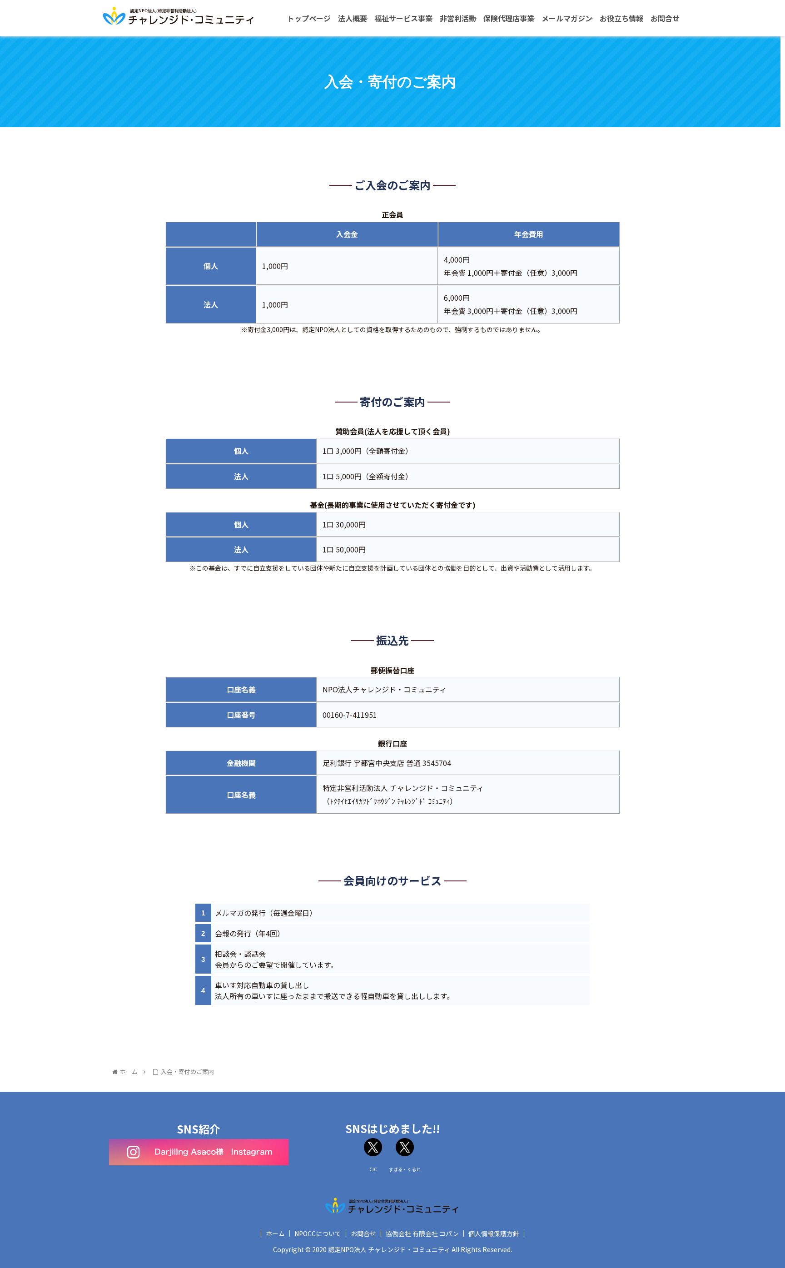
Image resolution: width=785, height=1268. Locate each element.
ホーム (275, 1233)
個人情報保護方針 (493, 1233)
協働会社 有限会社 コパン (422, 1233)
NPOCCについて (317, 1233)
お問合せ (363, 1233)
